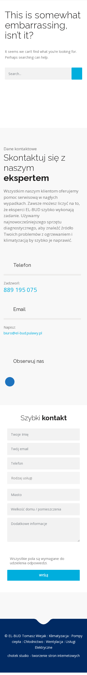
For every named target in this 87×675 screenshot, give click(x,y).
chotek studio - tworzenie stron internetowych (43, 655)
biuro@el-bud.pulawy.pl (23, 333)
